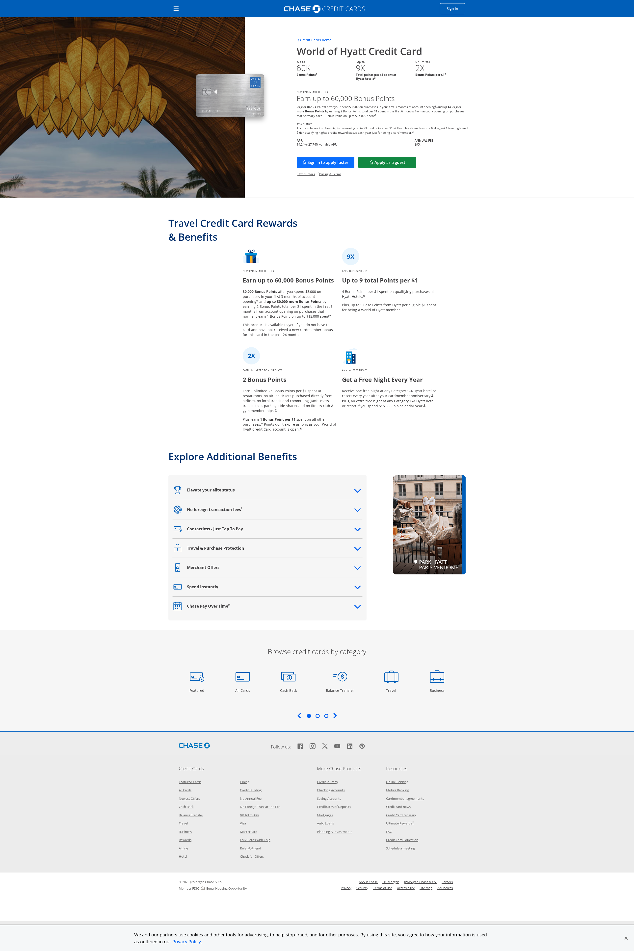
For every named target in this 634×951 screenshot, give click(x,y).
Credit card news (398, 806)
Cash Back (288, 690)
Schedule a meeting (400, 848)
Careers (447, 882)
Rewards (185, 840)
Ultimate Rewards (400, 823)
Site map (426, 888)
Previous (299, 715)
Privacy (346, 888)
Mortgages (325, 815)
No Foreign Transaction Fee (260, 806)
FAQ (389, 831)
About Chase (368, 882)
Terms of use (382, 888)
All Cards (243, 690)
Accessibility (406, 888)
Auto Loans (325, 823)
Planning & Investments (334, 831)
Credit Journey (327, 782)
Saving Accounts (329, 798)
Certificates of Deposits (334, 806)
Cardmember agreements (405, 798)
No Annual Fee (251, 798)
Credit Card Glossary (401, 815)
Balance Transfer (340, 690)
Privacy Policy (186, 942)
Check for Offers (252, 856)
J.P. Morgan (391, 882)
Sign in (456, 8)
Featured (197, 690)
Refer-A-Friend (250, 848)
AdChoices (445, 888)
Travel (393, 690)
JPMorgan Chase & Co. (420, 882)
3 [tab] (326, 715)
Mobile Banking (397, 790)
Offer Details (306, 174)
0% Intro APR (249, 815)
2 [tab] (317, 715)
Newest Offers (189, 798)
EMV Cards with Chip (255, 840)
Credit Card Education (402, 840)
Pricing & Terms (330, 174)
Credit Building (251, 790)
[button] (626, 938)
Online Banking (397, 782)
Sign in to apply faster (331, 164)
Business (438, 690)
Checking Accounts (331, 790)
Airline (183, 848)
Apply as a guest (395, 164)
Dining (244, 782)
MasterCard (248, 831)
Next (335, 715)
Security (362, 888)
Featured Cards (190, 782)
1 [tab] (308, 715)
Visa (243, 823)
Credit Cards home (315, 40)
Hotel (183, 856)
